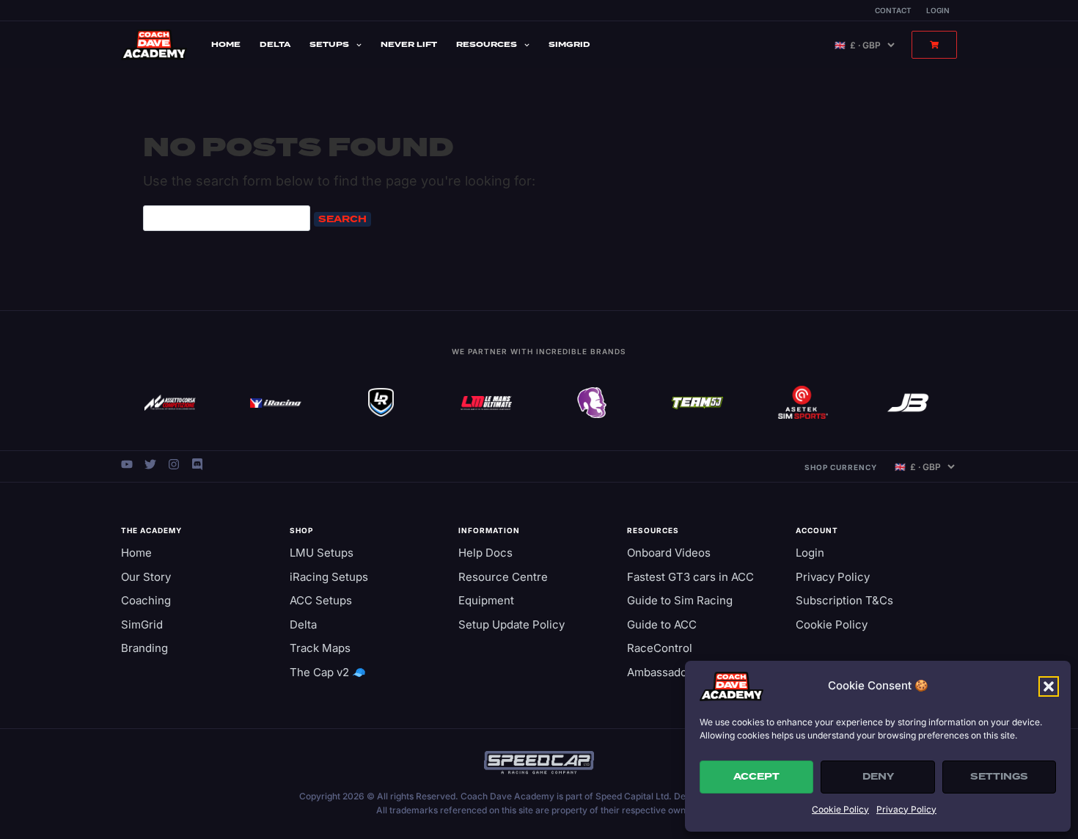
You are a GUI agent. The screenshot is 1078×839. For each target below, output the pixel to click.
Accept (756, 776)
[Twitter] (150, 464)
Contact (893, 10)
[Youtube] (127, 464)
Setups (329, 44)
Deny (878, 776)
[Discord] (197, 464)
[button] (1048, 686)
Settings (999, 776)
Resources (486, 44)
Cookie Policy (840, 809)
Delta (275, 44)
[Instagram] (174, 464)
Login (938, 10)
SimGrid (569, 44)
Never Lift (409, 44)
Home (226, 44)
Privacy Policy (906, 809)
